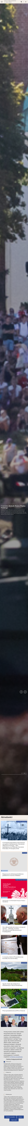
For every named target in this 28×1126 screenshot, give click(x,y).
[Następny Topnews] (21, 863)
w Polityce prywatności (16, 1057)
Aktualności (6, 1019)
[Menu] (25, 1)
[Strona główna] (2, 1)
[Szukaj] (21, 1)
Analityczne (8, 1072)
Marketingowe (9, 1094)
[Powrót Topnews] (25, 863)
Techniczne (8, 1061)
